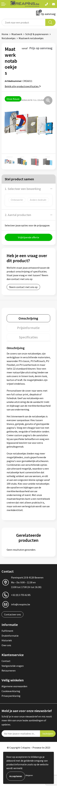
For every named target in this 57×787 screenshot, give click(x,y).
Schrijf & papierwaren (36, 34)
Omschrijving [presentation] (28, 318)
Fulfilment (7, 630)
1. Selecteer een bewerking (23, 189)
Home (5, 34)
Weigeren (29, 775)
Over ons (6, 645)
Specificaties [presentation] (28, 337)
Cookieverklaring (11, 691)
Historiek (7, 640)
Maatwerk (16, 34)
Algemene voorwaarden (14, 686)
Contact (6, 661)
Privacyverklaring (11, 695)
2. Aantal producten (18, 215)
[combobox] (23, 22)
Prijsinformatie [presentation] (28, 328)
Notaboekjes (9, 38)
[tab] (28, 318)
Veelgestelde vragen (13, 665)
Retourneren (9, 670)
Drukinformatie (10, 635)
